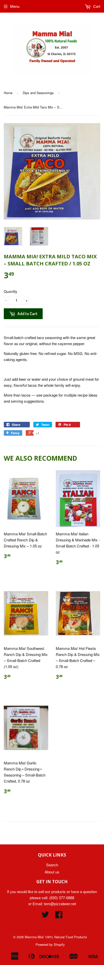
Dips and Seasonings (38, 92)
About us (52, 871)
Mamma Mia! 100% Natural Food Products (56, 936)
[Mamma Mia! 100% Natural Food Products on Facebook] (59, 916)
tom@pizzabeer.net (60, 903)
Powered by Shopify (50, 944)
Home (8, 92)
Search (52, 864)
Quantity (10, 291)
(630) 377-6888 (61, 897)
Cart (96, 6)
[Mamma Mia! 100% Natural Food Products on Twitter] (45, 916)
